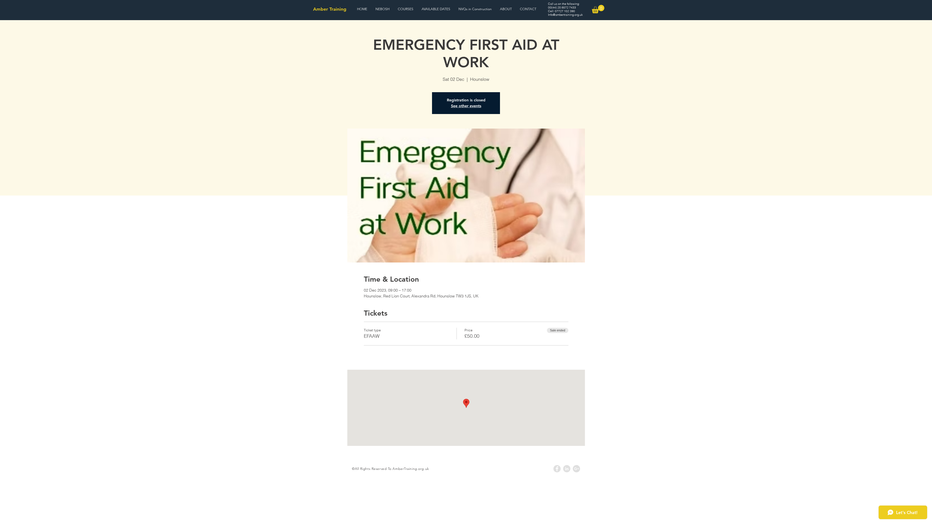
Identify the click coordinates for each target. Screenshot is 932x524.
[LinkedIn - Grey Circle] (566, 468)
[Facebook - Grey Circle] (557, 468)
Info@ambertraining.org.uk (565, 14)
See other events (466, 106)
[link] (598, 9)
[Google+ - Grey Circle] (576, 468)
